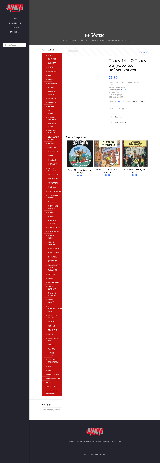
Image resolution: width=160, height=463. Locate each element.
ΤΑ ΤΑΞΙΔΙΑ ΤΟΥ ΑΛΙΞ (52, 316)
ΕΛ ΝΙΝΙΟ (51, 143)
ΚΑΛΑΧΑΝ (52, 160)
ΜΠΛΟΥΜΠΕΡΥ (54, 227)
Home (62, 40)
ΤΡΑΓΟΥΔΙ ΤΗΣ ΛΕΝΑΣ (54, 339)
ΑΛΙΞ (50, 75)
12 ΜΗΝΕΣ (52, 59)
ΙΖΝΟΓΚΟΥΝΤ (53, 152)
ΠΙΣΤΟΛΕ (51, 274)
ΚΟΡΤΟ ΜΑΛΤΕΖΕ (52, 169)
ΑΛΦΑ (50, 79)
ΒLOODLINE (53, 98)
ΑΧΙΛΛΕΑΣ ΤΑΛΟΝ (52, 93)
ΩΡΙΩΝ (50, 370)
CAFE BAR (52, 63)
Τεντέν (142, 101)
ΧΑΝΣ (50, 366)
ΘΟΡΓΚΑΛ (52, 148)
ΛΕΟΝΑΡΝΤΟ (53, 179)
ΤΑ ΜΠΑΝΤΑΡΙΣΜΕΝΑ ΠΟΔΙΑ (54, 308)
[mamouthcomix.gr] (14, 8)
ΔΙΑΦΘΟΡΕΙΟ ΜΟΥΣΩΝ (53, 131)
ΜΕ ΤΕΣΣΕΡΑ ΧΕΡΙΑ (53, 196)
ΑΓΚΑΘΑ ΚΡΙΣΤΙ (54, 71)
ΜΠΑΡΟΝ (51, 212)
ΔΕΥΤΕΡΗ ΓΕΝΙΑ (52, 125)
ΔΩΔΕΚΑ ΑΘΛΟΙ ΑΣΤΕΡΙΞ (54, 138)
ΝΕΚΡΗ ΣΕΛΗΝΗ (51, 243)
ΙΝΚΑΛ (50, 156)
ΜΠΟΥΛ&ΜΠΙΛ (53, 231)
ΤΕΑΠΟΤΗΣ (52, 322)
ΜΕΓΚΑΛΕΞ (52, 202)
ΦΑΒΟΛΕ (51, 349)
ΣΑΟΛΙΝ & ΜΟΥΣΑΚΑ (52, 294)
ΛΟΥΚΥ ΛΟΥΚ (53, 183)
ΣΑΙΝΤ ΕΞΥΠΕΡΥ (52, 288)
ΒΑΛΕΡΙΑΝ (52, 102)
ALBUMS (72, 40)
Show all (144, 52)
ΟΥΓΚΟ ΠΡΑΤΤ (53, 257)
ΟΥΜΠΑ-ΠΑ (52, 261)
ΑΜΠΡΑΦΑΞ (52, 84)
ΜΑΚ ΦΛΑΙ (52, 187)
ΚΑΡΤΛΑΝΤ (52, 164)
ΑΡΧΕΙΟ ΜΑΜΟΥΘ (53, 378)
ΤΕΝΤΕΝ (83, 40)
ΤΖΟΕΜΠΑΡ (52, 330)
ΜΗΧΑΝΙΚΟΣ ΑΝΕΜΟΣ (53, 207)
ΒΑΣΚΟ (51, 107)
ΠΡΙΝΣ (50, 278)
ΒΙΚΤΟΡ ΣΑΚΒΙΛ (51, 112)
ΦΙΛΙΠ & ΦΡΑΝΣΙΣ (51, 354)
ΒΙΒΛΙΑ (48, 383)
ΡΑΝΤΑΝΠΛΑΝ (53, 282)
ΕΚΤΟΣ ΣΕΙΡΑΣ (51, 387)
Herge (135, 101)
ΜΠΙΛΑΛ (51, 217)
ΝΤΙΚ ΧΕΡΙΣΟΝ (54, 249)
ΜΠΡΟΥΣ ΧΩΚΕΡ (51, 237)
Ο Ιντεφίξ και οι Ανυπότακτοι (51, 392)
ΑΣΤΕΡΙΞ (51, 88)
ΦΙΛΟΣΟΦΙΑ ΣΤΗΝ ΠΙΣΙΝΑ (53, 361)
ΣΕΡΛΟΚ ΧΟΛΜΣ (51, 301)
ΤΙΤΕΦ (50, 334)
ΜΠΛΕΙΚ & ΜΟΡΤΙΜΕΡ (52, 222)
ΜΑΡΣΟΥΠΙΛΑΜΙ (54, 191)
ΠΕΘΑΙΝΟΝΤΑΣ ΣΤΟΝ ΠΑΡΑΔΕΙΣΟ (54, 267)
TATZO (50, 67)
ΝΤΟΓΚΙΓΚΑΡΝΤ (54, 253)
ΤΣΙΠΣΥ (51, 345)
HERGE (123, 90)
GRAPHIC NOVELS (53, 374)
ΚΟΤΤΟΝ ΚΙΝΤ (53, 175)
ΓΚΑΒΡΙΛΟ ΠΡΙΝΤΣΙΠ (52, 118)
